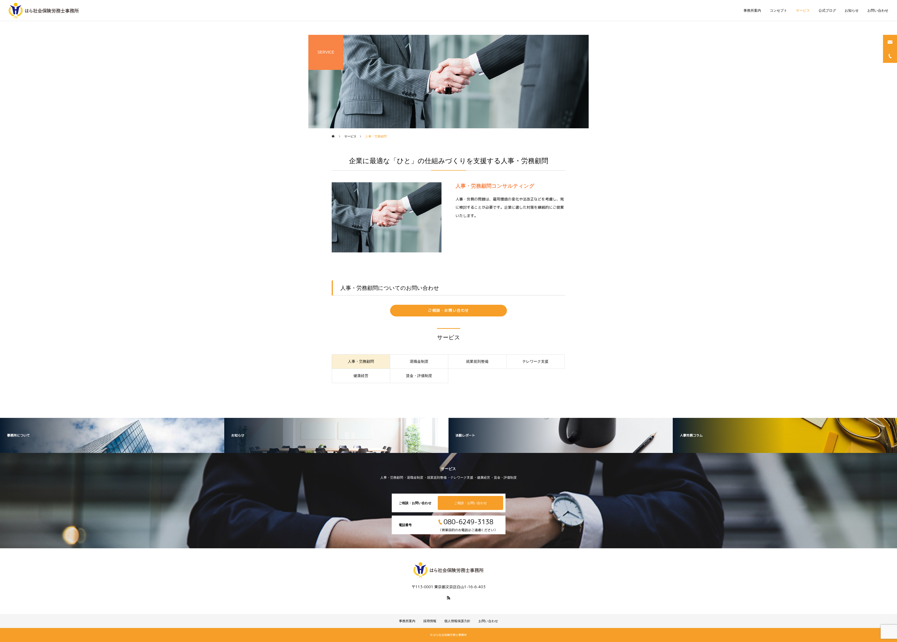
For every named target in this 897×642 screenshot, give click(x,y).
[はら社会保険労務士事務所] (44, 10)
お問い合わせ (877, 10)
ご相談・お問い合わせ (448, 310)
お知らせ (852, 10)
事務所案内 (752, 10)
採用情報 (429, 621)
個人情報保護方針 (457, 621)
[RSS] (448, 597)
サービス (803, 10)
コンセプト (778, 10)
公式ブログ (827, 10)
